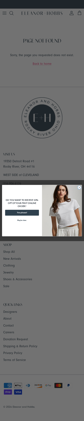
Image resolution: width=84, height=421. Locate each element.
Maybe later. (22, 220)
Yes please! (22, 213)
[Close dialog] (79, 187)
